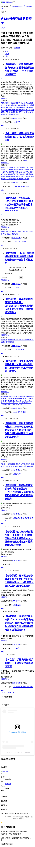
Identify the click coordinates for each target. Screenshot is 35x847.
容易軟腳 (30, 466)
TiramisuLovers (6, 404)
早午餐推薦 (5, 396)
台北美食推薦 (8, 398)
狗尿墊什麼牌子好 (17, 112)
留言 (19, 118)
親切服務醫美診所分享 (22, 169)
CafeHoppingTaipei (17, 404)
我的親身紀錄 (26, 176)
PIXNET (9, 817)
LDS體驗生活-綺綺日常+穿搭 (23, 687)
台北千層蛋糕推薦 (9, 401)
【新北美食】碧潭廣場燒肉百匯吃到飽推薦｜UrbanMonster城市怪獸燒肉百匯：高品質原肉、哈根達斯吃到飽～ (19, 306)
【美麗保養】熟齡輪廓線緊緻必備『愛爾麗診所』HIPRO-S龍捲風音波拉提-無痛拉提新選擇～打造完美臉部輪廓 (19, 492)
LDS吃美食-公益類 (19, 241)
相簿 (6, 51)
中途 (5, 234)
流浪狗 (8, 231)
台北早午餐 (13, 396)
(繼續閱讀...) (5, 98)
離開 (11, 844)
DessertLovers (13, 403)
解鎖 (21, 277)
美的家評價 (5, 103)
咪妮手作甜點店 (12, 234)
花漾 (25, 160)
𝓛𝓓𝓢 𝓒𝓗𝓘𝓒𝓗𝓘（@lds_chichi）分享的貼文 (17, 752)
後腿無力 (4, 464)
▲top (2, 125)
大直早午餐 (22, 396)
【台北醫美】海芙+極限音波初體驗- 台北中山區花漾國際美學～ (19, 136)
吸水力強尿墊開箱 (15, 107)
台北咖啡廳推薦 (18, 398)
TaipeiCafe (28, 401)
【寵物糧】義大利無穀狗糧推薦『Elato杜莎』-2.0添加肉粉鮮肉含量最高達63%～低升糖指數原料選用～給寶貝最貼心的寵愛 (19, 538)
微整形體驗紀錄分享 (15, 174)
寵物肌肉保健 (26, 464)
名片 (6, 56)
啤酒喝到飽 (12, 340)
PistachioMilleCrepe (25, 403)
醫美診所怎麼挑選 (7, 167)
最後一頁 (11, 692)
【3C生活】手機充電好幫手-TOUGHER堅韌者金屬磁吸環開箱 (19, 663)
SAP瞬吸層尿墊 (8, 105)
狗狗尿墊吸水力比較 (23, 110)
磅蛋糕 (3, 231)
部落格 (7, 54)
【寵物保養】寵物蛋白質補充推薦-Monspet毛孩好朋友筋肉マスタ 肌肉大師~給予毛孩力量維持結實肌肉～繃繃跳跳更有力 (19, 430)
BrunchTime (5, 403)
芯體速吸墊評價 (15, 103)
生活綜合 (17, 48)
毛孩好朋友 (23, 466)
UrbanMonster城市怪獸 (24, 340)
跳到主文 (4, 28)
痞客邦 (14, 118)
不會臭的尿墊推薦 (9, 110)
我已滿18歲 (5, 844)
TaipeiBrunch (20, 401)
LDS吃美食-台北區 (19, 350)
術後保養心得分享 (23, 179)
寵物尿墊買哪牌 (13, 114)
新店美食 (4, 340)
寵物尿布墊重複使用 (21, 105)
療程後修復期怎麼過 (13, 176)
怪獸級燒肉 (10, 342)
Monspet (15, 466)
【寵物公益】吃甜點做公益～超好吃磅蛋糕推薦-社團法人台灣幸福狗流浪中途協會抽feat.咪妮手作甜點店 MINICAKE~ (19, 204)
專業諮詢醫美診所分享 (22, 167)
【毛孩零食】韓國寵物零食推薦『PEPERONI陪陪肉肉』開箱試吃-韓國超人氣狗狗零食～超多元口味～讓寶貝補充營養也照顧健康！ (19, 623)
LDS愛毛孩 (17, 122)
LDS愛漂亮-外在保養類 (21, 186)
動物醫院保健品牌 (14, 464)
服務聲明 (21, 818)
